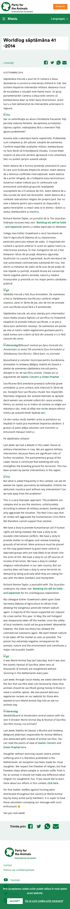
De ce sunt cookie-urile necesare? (44, 901)
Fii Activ (60, 7)
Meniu (12, 19)
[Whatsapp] (59, 63)
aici (43, 412)
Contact (7, 865)
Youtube (15, 880)
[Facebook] (46, 62)
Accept (15, 901)
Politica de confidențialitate (18, 870)
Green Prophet (50, 376)
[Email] (64, 63)
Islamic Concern (30, 376)
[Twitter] (52, 62)
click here (52, 783)
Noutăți (9, 62)
